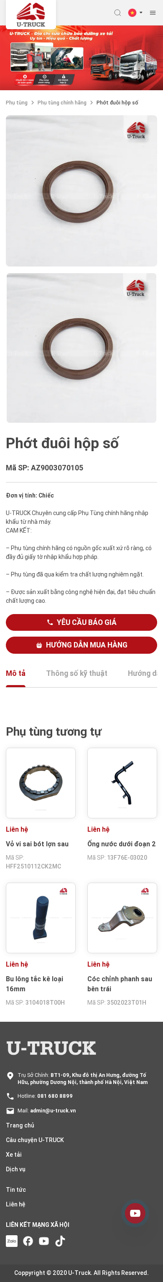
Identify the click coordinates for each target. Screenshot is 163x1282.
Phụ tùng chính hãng (62, 102)
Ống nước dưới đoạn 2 (121, 844)
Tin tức (16, 1189)
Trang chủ (20, 1125)
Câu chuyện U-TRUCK (35, 1140)
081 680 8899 (55, 1096)
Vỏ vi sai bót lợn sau (37, 844)
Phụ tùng (17, 102)
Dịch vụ (15, 1169)
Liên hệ (15, 1204)
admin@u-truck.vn (53, 1110)
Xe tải (14, 1154)
